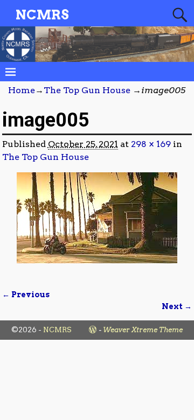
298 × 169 (151, 144)
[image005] (97, 224)
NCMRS (42, 15)
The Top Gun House (87, 90)
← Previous (26, 294)
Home (21, 90)
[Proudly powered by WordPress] (92, 330)
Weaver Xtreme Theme (143, 330)
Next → (177, 306)
